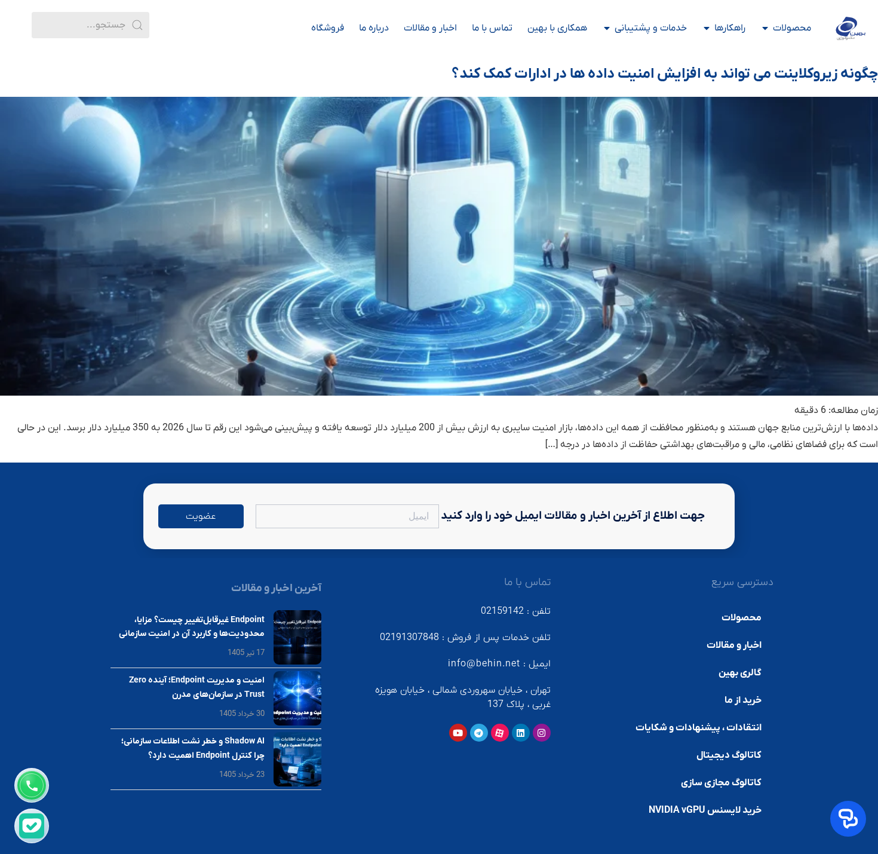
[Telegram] (479, 733)
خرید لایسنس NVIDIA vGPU (705, 810)
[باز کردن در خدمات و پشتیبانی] (607, 28)
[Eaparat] (500, 733)
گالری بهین (740, 673)
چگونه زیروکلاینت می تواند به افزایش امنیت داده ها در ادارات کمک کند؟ (665, 74)
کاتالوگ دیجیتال (729, 755)
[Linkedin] (521, 733)
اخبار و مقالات (734, 645)
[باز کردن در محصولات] (765, 28)
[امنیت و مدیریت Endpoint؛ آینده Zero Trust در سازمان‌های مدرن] (297, 698)
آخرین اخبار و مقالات (276, 588)
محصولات (742, 618)
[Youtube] (458, 733)
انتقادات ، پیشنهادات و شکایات (699, 728)
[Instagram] (542, 733)
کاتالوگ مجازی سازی (721, 783)
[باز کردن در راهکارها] (706, 28)
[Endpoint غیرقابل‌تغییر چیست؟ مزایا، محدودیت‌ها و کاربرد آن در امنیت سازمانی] (297, 637)
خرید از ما (743, 700)
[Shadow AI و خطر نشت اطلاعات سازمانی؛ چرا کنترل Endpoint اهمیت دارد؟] (297, 759)
